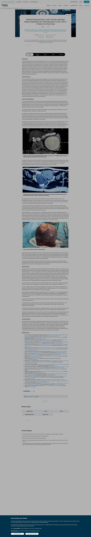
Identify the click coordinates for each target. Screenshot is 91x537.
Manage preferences (15, 530)
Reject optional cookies (31, 533)
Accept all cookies (17, 533)
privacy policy (17, 528)
